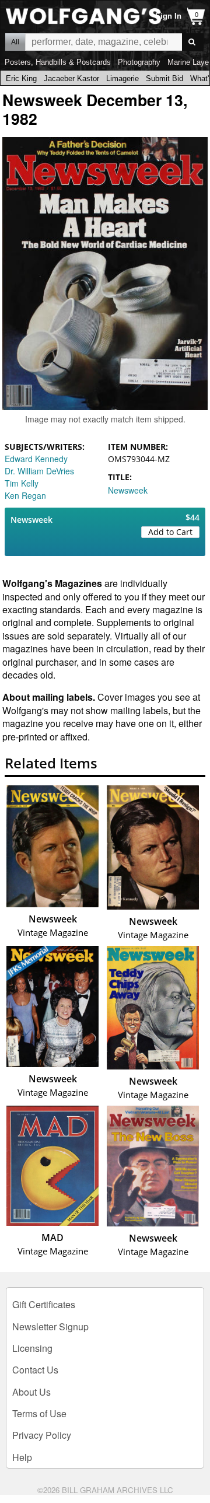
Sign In (168, 16)
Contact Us (35, 1369)
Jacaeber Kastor (71, 78)
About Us (31, 1392)
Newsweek (128, 490)
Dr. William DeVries (39, 471)
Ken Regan (25, 495)
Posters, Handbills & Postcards (58, 62)
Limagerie (122, 78)
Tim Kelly (21, 483)
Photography (139, 62)
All (15, 42)
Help (22, 1457)
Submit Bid (164, 78)
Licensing (32, 1348)
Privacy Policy (41, 1435)
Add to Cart (170, 531)
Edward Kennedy (36, 458)
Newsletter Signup (50, 1326)
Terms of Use (39, 1413)
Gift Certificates (43, 1304)
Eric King (21, 78)
